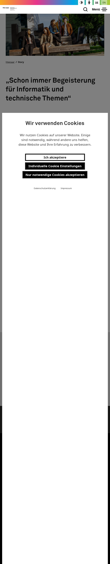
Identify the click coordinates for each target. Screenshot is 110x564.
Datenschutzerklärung (45, 188)
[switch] (81, 2)
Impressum (66, 188)
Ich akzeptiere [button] (55, 157)
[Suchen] (85, 9)
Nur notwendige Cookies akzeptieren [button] (54, 174)
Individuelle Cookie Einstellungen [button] (55, 166)
